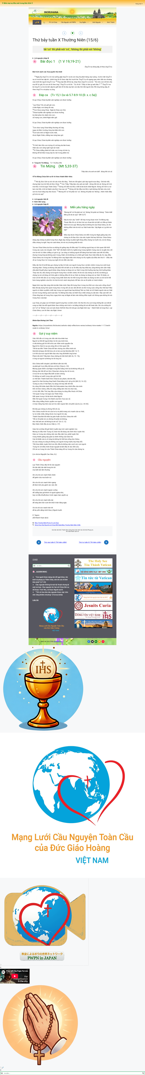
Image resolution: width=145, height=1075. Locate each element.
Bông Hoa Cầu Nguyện (42, 525)
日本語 (35, 560)
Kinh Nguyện (97, 22)
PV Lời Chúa (53, 22)
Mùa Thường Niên (40, 523)
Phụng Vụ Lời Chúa (53, 523)
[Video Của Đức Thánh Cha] (45, 965)
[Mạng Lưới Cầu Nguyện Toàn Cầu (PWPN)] (72, 877)
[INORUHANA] (88, 641)
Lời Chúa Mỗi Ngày (56, 525)
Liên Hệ (35, 600)
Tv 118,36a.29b (48, 163)
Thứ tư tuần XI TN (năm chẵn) (90, 542)
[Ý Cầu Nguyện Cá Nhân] (40, 1065)
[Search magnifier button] (68, 565)
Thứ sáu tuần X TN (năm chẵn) (55, 542)
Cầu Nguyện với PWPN (68, 22)
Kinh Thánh (110, 22)
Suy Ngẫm (83, 22)
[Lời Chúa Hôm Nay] (43, 731)
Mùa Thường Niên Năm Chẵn (71, 525)
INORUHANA (51, 12)
